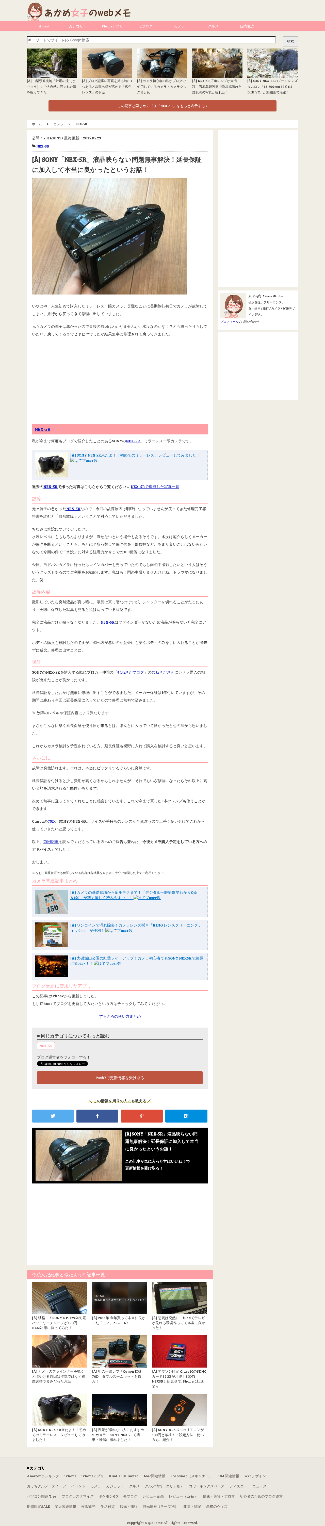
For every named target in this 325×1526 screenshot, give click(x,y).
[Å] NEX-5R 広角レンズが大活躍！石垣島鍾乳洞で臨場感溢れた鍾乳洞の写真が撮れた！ (217, 86)
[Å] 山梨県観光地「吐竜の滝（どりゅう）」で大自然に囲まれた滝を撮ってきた (51, 86)
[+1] (142, 1116)
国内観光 (247, 26)
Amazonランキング (43, 1475)
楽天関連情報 (65, 1506)
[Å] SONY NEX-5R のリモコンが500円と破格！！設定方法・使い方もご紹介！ (178, 1434)
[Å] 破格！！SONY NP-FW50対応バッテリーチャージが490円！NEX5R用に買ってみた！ (59, 1322)
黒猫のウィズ (217, 1506)
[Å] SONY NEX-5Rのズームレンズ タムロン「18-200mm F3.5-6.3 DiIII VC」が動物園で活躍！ (272, 86)
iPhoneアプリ (111, 26)
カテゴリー (78, 26)
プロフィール (229, 321)
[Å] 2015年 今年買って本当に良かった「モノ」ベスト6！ (118, 1320)
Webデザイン (255, 1475)
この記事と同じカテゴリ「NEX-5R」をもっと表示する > (162, 105)
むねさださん (163, 672)
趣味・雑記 (192, 1506)
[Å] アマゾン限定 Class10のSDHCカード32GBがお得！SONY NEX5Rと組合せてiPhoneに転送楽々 (179, 1379)
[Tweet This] (53, 1116)
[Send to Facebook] (97, 1116)
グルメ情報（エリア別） (164, 1486)
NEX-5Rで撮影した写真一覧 (155, 486)
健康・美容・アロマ (219, 1496)
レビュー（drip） (183, 1496)
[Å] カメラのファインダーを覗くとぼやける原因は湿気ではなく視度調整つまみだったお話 (58, 1376)
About (44, 26)
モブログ (145, 26)
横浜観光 (88, 1506)
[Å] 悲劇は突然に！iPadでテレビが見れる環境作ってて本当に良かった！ (178, 1322)
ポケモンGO (108, 1496)
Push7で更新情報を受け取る (119, 1077)
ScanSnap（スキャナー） (191, 1475)
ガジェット (115, 1486)
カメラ (179, 26)
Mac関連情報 (154, 1475)
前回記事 (51, 841)
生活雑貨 (108, 1506)
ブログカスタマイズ (78, 1496)
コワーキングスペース (206, 1486)
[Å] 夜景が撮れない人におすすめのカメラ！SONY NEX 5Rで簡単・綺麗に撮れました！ (118, 1434)
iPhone (70, 1475)
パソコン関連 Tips (42, 1496)
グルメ (213, 26)
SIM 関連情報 (228, 1475)
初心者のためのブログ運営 (261, 1496)
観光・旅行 (129, 1506)
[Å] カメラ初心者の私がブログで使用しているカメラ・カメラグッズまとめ (162, 86)
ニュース (259, 1486)
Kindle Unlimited (124, 1475)
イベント (78, 1486)
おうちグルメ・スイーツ (46, 1486)
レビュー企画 (153, 1496)
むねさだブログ (130, 672)
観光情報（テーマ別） (160, 1506)
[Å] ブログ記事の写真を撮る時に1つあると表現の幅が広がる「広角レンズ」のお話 (107, 86)
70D (51, 821)
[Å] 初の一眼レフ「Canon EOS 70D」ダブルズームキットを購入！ (116, 1376)
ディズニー (238, 1486)
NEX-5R (43, 146)
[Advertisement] (120, 378)
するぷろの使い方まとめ (120, 1016)
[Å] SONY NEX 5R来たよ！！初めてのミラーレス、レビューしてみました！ (135, 455)
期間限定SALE (38, 1506)
